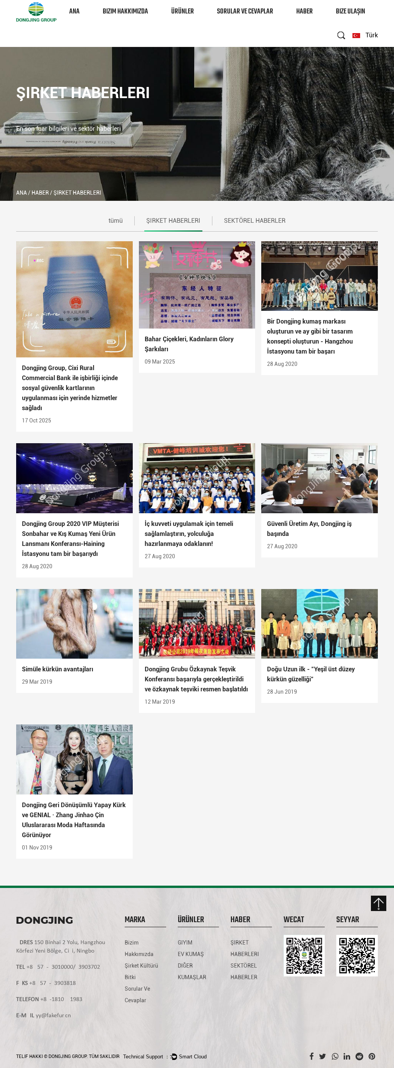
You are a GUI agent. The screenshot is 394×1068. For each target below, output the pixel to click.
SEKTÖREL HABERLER (254, 220)
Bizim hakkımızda (125, 11)
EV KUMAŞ (191, 954)
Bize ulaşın (350, 11)
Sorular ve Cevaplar (245, 11)
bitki (130, 977)
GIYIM (185, 943)
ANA (74, 11)
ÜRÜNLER (182, 11)
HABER (304, 11)
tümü (116, 220)
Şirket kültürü (141, 966)
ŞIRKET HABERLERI (173, 220)
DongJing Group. (68, 1056)
